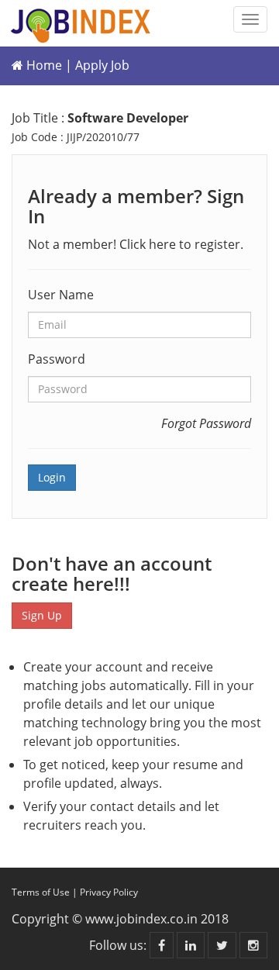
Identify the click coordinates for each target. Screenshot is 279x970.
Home (42, 65)
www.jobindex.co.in (141, 918)
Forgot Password (206, 423)
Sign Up (42, 615)
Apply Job (102, 65)
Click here (147, 244)
